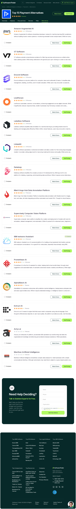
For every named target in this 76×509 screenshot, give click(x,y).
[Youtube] (62, 487)
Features (12, 20)
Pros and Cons (22, 20)
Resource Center (47, 2)
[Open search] (22, 2)
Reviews (30, 20)
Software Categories (30, 2)
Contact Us (42, 474)
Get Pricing (69, 13)
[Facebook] (53, 487)
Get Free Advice (53, 412)
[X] (59, 487)
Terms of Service (61, 408)
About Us (41, 471)
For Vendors (39, 2)
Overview (4, 20)
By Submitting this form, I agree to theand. (54, 409)
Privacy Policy (47, 409)
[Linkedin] (56, 487)
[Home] (8, 3)
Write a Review (56, 2)
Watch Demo (57, 13)
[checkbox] (42, 408)
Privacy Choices (43, 480)
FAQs (37, 20)
